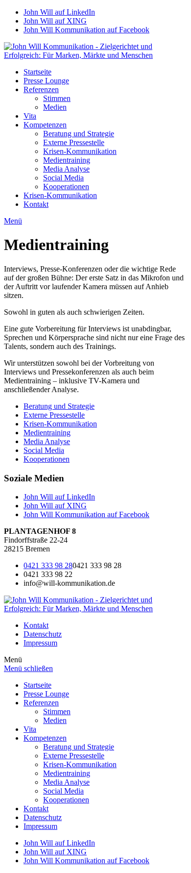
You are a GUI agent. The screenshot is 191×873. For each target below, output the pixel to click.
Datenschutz (43, 634)
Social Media (63, 178)
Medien (55, 107)
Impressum (40, 643)
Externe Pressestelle (73, 142)
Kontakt (36, 204)
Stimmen (57, 98)
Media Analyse (66, 169)
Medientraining (66, 160)
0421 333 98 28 (48, 565)
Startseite (37, 72)
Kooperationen (66, 186)
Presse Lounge (46, 80)
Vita (30, 116)
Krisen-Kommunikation (80, 151)
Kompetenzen (45, 125)
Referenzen (41, 89)
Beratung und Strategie (78, 133)
